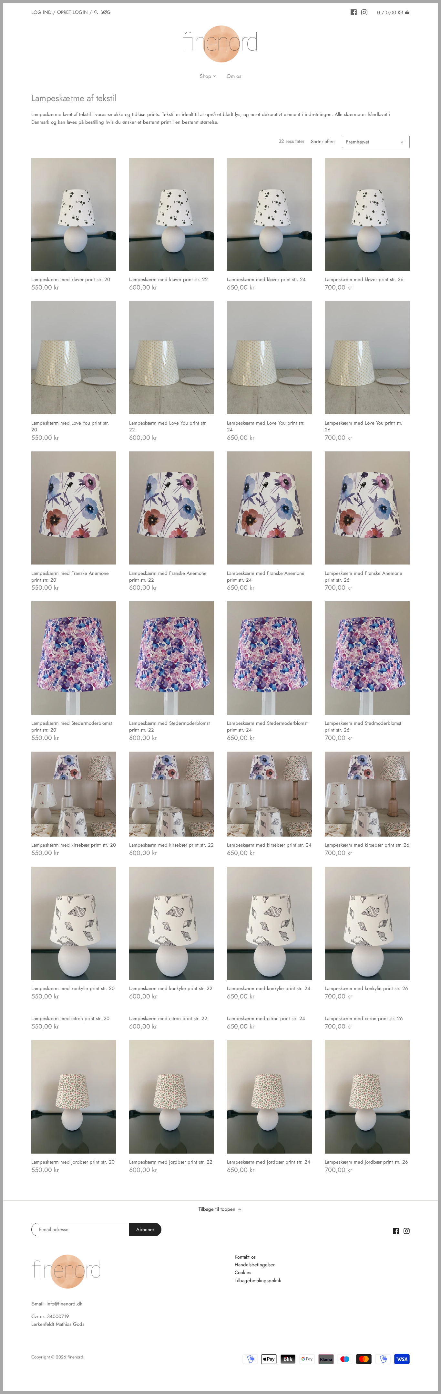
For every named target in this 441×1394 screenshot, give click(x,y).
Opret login (72, 12)
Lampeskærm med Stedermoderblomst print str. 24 (267, 727)
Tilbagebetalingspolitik (258, 1280)
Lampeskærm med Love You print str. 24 (266, 426)
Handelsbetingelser (255, 1264)
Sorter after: (323, 141)
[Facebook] (354, 12)
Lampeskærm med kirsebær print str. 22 (171, 845)
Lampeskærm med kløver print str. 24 (266, 279)
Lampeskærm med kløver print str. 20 (70, 279)
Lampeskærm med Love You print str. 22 (168, 426)
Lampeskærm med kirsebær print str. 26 (367, 845)
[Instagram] (364, 12)
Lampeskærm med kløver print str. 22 (168, 279)
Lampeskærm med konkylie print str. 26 (366, 988)
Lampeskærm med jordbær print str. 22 (170, 1162)
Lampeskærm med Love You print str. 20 (70, 426)
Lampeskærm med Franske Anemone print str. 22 (168, 577)
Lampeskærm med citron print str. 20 (70, 1018)
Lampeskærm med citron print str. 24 (266, 1018)
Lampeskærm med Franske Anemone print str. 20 (70, 577)
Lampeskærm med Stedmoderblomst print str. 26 (363, 727)
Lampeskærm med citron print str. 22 (168, 1018)
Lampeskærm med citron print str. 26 (364, 1018)
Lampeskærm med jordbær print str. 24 (268, 1162)
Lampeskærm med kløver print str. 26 (364, 279)
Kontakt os (245, 1257)
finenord (75, 1357)
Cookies (243, 1272)
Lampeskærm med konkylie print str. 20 (73, 988)
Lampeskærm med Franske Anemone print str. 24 (265, 577)
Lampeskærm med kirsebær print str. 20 (73, 845)
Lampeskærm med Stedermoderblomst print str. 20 (71, 727)
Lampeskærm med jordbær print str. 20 (73, 1162)
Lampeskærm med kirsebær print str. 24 (269, 845)
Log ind (41, 12)
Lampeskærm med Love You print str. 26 (364, 426)
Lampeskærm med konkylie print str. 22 (170, 988)
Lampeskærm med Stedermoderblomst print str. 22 (169, 727)
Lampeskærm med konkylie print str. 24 (268, 988)
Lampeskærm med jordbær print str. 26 (366, 1162)
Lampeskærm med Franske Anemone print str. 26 (363, 577)
